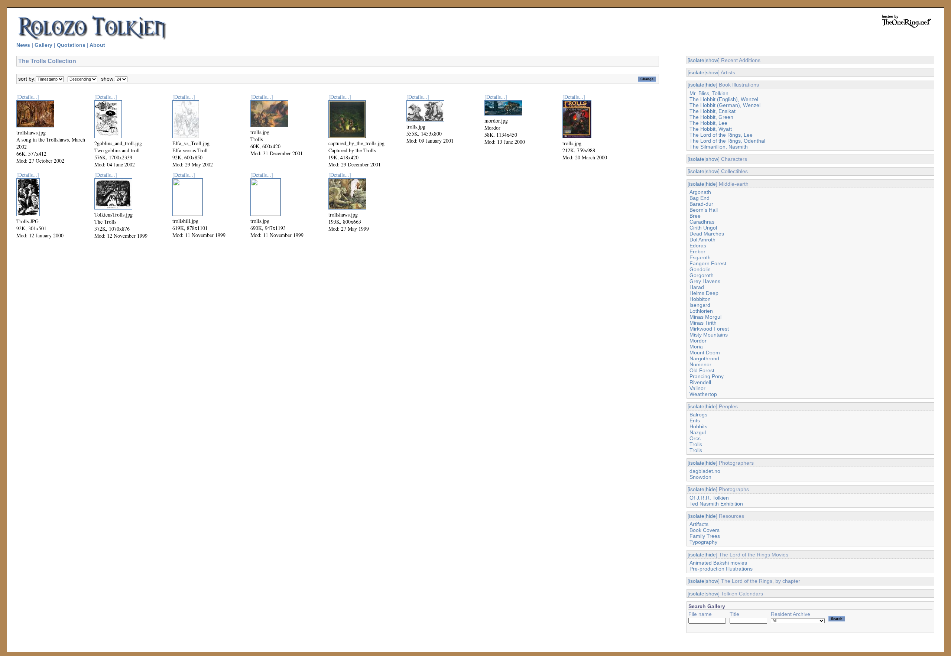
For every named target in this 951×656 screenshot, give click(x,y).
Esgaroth (700, 257)
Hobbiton (700, 299)
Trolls (695, 444)
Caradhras (701, 222)
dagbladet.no (704, 471)
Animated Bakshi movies (718, 563)
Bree (695, 216)
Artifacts (698, 524)
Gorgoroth (701, 275)
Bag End (699, 198)
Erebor (697, 251)
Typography (703, 542)
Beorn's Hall (703, 210)
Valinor (697, 388)
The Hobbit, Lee (708, 123)
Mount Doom (704, 352)
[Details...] (27, 96)
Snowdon (700, 477)
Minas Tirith (703, 323)
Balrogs (698, 415)
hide (711, 85)
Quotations (71, 45)
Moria (696, 347)
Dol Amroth (702, 240)
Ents (694, 420)
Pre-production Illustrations (721, 569)
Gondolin (700, 269)
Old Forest (701, 370)
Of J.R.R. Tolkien (709, 498)
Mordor (698, 341)
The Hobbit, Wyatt (710, 129)
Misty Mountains (708, 335)
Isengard (699, 305)
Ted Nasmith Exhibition (716, 504)
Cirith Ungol (703, 228)
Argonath (700, 192)
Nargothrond (704, 358)
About (97, 45)
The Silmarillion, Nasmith (718, 147)
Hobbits (698, 426)
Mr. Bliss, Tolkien (708, 93)
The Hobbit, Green (711, 117)
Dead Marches (706, 234)
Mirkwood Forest (709, 329)
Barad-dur (701, 204)
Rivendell (700, 382)
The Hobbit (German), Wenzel (724, 105)
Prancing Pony (706, 376)
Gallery (43, 45)
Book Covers (704, 530)
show (712, 60)
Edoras (697, 246)
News (23, 45)
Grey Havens (704, 281)
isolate (696, 60)
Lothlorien (701, 311)
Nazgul (697, 432)
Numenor (700, 364)
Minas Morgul (705, 317)
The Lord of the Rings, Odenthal (727, 141)
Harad (696, 287)
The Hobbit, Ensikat (712, 111)
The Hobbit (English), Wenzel (723, 99)
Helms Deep (703, 293)
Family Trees (704, 536)
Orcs (695, 438)
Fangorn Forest (707, 263)
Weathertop (703, 394)
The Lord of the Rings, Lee (721, 135)
